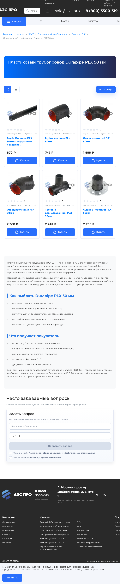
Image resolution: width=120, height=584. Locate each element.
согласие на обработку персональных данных (39, 457)
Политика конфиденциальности (102, 561)
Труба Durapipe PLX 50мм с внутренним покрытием (19, 141)
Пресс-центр (8, 530)
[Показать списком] (16, 89)
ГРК (79, 526)
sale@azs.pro (41, 499)
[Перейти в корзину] (47, 11)
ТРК (79, 522)
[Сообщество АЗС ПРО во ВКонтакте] (104, 494)
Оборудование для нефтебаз (54, 534)
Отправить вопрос (60, 446)
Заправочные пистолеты (89, 546)
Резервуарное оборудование (54, 526)
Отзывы (6, 534)
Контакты (7, 538)
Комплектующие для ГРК (52, 542)
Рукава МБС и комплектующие (55, 522)
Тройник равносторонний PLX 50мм (58, 213)
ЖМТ (31, 34)
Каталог (20, 34)
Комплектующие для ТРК (52, 538)
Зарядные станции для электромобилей (51, 547)
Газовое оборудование (88, 542)
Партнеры (7, 526)
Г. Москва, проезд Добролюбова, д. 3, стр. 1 (76, 492)
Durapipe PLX (78, 34)
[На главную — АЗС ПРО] (17, 494)
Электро (93, 21)
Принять (12, 577)
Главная (7, 34)
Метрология (83, 530)
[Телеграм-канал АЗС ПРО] (97, 494)
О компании (8, 522)
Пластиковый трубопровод (52, 34)
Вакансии (7, 542)
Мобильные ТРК (85, 538)
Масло (65, 21)
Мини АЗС (82, 534)
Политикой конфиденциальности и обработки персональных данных (62, 453)
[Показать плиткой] (7, 89)
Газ (40, 21)
